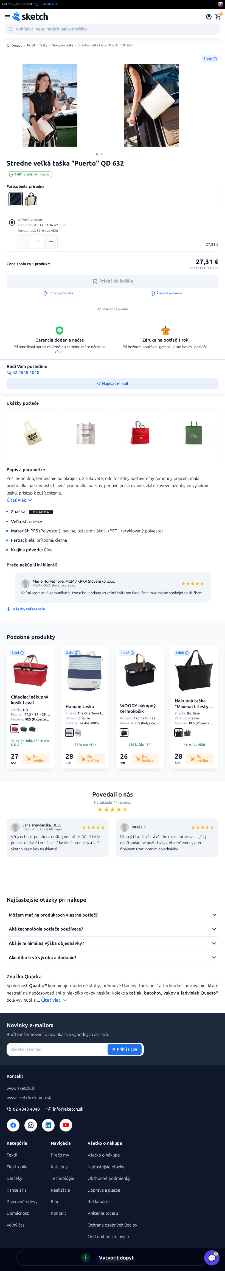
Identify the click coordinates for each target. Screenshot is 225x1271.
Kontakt (58, 1213)
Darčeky (14, 1178)
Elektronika (18, 1166)
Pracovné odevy (22, 1201)
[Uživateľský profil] (209, 16)
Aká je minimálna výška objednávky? (46, 943)
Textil (31, 45)
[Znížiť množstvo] (24, 241)
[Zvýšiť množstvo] (50, 241)
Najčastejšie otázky (106, 1166)
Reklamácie (99, 1201)
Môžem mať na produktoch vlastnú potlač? (53, 915)
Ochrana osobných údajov (112, 1225)
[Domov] (30, 17)
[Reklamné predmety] (7, 16)
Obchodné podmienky (109, 1178)
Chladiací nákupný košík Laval (29, 699)
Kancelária (17, 1190)
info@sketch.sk (68, 1109)
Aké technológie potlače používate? (46, 929)
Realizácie (60, 1190)
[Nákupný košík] (218, 16)
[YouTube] (65, 1125)
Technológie (62, 1178)
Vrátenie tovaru (103, 1213)
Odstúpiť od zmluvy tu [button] (109, 1236)
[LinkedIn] (48, 1125)
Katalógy (59, 1166)
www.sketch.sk (21, 1088)
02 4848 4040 (26, 1109)
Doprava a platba (104, 1190)
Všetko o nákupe (104, 1155)
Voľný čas (15, 1225)
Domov (17, 46)
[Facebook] (13, 1125)
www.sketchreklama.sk (29, 1097)
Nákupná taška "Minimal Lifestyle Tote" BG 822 (193, 706)
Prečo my (60, 1155)
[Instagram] (30, 1125)
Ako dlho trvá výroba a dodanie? (42, 957)
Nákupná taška (62, 45)
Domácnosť (18, 1213)
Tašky (43, 45)
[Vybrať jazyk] (220, 4)
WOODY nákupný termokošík (138, 708)
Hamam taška (80, 706)
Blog (55, 1201)
